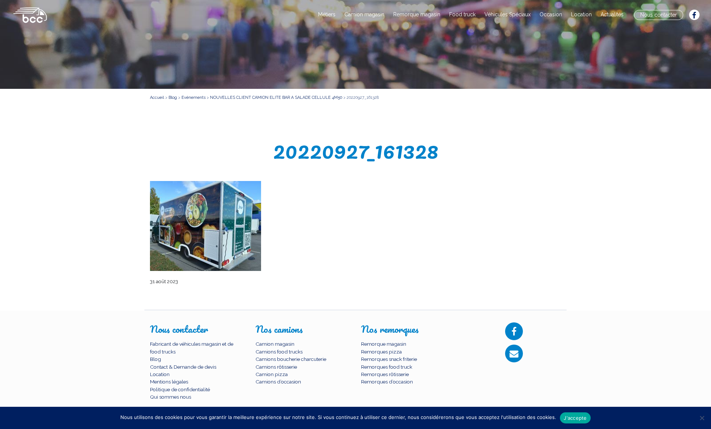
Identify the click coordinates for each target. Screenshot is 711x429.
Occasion (551, 14)
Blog (155, 359)
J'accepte (575, 418)
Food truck (462, 14)
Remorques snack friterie (389, 359)
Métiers (327, 14)
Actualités (612, 14)
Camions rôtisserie (276, 367)
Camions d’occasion (278, 382)
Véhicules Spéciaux (507, 14)
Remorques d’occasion (387, 382)
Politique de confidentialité (180, 389)
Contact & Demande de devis (183, 367)
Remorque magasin (416, 14)
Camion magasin (364, 14)
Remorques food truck (386, 367)
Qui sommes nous (170, 397)
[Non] (701, 418)
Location (581, 14)
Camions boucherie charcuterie (291, 359)
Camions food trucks (279, 352)
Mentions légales (169, 382)
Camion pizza (272, 374)
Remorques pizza (381, 352)
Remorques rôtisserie (385, 374)
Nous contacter (658, 15)
